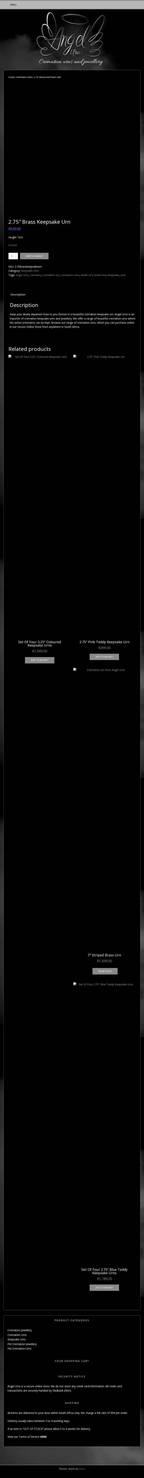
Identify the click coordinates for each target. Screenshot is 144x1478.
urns (123, 275)
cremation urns (70, 275)
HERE (43, 1436)
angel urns (22, 275)
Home (11, 77)
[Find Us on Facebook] (73, 1473)
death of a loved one (93, 275)
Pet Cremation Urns (20, 1348)
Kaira (82, 1468)
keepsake (113, 275)
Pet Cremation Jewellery (22, 1344)
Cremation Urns (17, 1335)
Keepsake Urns (24, 77)
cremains (35, 275)
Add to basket (34, 256)
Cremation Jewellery (20, 1330)
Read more (105, 971)
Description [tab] (17, 294)
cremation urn (50, 275)
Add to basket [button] (40, 660)
